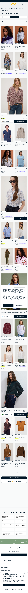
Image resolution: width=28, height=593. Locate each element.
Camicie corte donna (20, 525)
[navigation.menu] (2, 4)
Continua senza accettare (19, 286)
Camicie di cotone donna (20, 517)
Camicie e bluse (19, 8)
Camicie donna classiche (5, 517)
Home (2, 8)
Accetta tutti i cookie (8, 305)
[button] (27, 415)
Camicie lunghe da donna (6, 521)
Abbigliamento (12, 8)
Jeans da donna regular (19, 529)
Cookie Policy (19, 302)
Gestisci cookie (19, 305)
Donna (6, 8)
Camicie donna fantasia (5, 529)
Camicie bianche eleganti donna (6, 534)
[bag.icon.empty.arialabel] (25, 4)
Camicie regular (4, 10)
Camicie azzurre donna (19, 534)
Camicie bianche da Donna (6, 525)
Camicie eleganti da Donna (20, 521)
